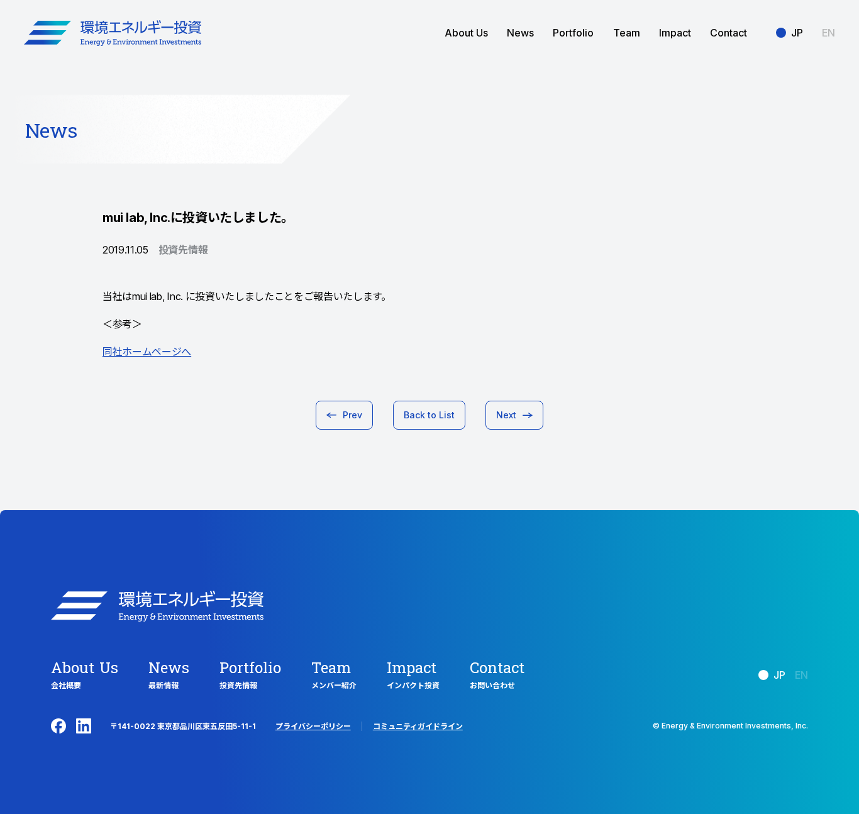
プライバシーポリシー (313, 726)
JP (797, 32)
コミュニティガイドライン (418, 726)
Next (506, 415)
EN (828, 32)
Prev (352, 415)
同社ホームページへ (147, 351)
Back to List (429, 415)
